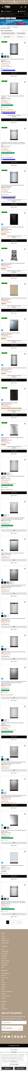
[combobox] (20, 37)
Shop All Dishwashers (5, 28)
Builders (3, 984)
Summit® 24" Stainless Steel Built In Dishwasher (10, 332)
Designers (3, 987)
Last (20, 922)
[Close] (26, 1054)
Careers (3, 982)
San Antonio (4, 965)
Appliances (9, 27)
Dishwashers (15, 27)
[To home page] (7, 7)
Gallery (3, 989)
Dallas (2, 967)
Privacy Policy (14, 1051)
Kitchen (3, 936)
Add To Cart (14, 73)
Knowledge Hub (5, 973)
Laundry (3, 938)
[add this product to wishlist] (25, 43)
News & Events (5, 978)
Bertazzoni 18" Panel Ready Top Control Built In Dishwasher (13, 263)
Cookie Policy (14, 1061)
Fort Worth (4, 956)
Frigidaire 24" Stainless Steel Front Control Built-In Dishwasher (13, 651)
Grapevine (3, 958)
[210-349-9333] (21, 7)
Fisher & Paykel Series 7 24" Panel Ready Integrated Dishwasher (14, 298)
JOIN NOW (5, 1033)
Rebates (3, 1004)
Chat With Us (19, 1)
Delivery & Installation (6, 991)
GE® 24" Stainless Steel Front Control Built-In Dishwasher (12, 553)
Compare (15, 76)
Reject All (7, 1068)
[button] (2, 7)
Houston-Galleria (5, 960)
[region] (14, 1061)
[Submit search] (25, 14)
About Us (3, 975)
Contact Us (4, 998)
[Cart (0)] (25, 7)
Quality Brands (4, 943)
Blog (2, 980)
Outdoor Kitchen (5, 940)
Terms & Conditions (14, 1049)
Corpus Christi (4, 953)
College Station (5, 951)
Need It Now (4, 1009)
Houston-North (5, 962)
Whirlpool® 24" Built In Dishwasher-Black (9, 402)
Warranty (3, 994)
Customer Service (14, 3)
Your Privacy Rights (13, 1064)
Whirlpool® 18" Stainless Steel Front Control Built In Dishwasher (13, 367)
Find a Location (9, 1)
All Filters (8, 36)
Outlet (2, 1006)
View (14, 530)
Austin (2, 949)
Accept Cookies (20, 1068)
